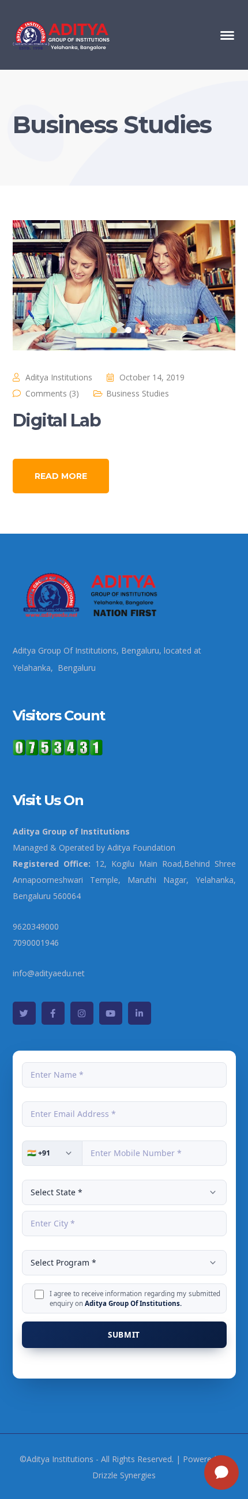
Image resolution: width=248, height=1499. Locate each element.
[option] (124, 285)
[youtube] (110, 1013)
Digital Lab (57, 420)
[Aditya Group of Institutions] (62, 33)
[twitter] (24, 1013)
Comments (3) (52, 393)
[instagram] (81, 1013)
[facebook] (53, 1013)
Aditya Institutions (58, 377)
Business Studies (137, 393)
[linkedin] (139, 1013)
